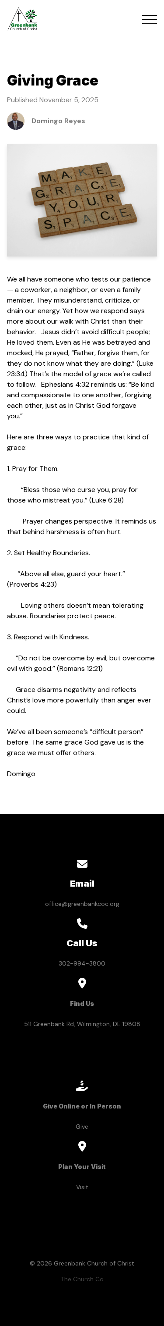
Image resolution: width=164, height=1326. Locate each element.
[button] (149, 19)
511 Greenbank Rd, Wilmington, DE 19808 (82, 1024)
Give (82, 1126)
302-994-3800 (82, 963)
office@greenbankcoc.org (82, 904)
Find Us (82, 1003)
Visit (82, 1187)
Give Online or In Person (82, 1106)
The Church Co (82, 1279)
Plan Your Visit (82, 1166)
